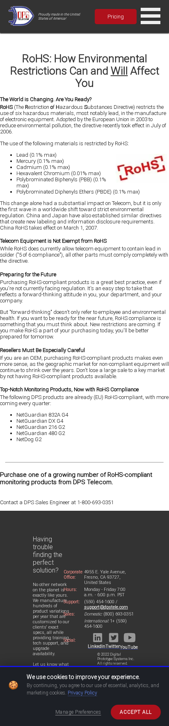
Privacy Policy (82, 693)
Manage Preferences (78, 712)
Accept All (136, 712)
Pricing (115, 17)
